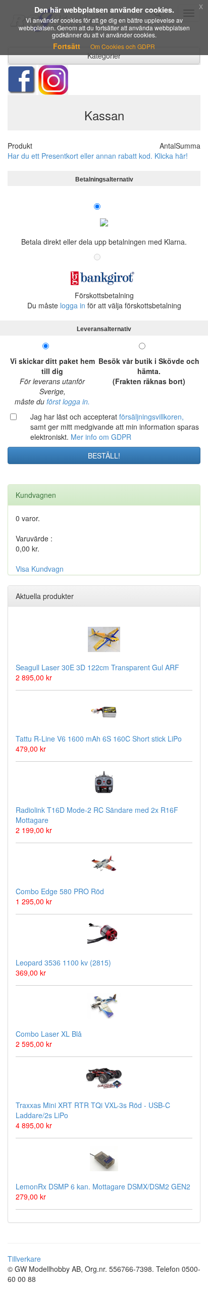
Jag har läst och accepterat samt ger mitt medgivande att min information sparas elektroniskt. (114, 426)
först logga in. (68, 401)
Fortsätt (66, 46)
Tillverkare (24, 1259)
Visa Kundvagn (40, 569)
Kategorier (104, 56)
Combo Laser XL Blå (49, 1034)
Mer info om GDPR (101, 437)
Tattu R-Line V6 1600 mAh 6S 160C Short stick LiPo (99, 738)
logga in (72, 305)
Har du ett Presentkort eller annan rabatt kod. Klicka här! (98, 156)
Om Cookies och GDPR (122, 46)
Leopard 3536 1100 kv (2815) (63, 962)
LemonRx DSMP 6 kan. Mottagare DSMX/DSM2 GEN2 (103, 1186)
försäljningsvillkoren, (151, 416)
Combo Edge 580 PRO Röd (60, 891)
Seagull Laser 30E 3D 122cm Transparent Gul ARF (97, 667)
